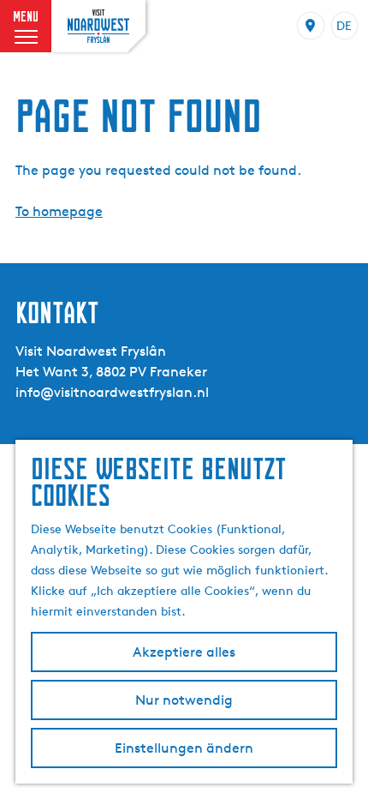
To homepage (59, 211)
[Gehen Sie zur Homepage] (98, 25)
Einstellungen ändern (184, 748)
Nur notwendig (184, 700)
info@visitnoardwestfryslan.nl (112, 392)
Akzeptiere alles (184, 652)
